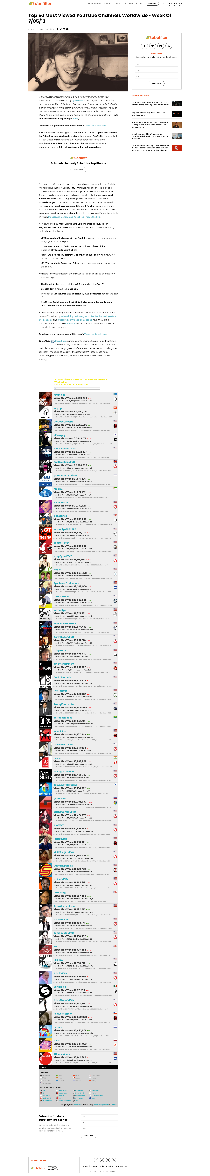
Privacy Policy (106, 1166)
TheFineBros (60, 690)
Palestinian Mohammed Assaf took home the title (74, 217)
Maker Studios (80, 1093)
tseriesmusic (46, 1098)
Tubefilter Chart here (95, 334)
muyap (57, 408)
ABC (43, 1090)
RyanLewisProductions (66, 583)
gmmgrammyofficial (65, 475)
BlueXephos (60, 515)
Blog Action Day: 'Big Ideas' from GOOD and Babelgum (149, 113)
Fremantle (79, 1090)
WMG (93, 1098)
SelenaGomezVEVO (64, 811)
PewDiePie (59, 394)
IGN (43, 1093)
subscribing (67, 316)
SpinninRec (59, 986)
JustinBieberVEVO (63, 637)
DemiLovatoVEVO (63, 933)
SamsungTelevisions (65, 785)
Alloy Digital (63, 1090)
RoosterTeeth (61, 542)
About (85, 1166)
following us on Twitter (86, 316)
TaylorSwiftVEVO (63, 744)
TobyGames (60, 650)
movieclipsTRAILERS (64, 529)
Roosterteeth (80, 1095)
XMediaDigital (47, 1101)
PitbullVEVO (60, 973)
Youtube (114, 1105)
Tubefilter (76, 1105)
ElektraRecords (62, 677)
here (75, 118)
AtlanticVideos (61, 1054)
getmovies (59, 798)
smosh (57, 569)
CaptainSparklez (63, 865)
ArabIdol (58, 489)
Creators (118, 3)
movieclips (59, 610)
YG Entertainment (65, 1101)
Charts (107, 3)
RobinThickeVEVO (63, 1000)
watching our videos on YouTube (75, 319)
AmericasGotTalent (64, 623)
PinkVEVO (59, 825)
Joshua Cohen (37, 29)
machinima (59, 731)
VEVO (61, 1098)
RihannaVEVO (61, 502)
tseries (57, 758)
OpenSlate (77, 100)
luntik (56, 1040)
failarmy (58, 959)
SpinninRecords (97, 1095)
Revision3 (62, 1095)
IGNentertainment (63, 663)
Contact (94, 1166)
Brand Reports (94, 3)
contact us (71, 323)
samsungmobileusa (64, 448)
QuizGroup (46, 1095)
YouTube (129, 3)
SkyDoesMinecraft (63, 421)
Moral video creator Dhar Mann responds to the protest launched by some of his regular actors (150, 124)
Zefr (76, 1101)
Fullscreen (95, 1090)
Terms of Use (121, 1166)
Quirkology (59, 892)
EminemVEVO (61, 919)
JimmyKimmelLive (63, 704)
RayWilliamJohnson (64, 906)
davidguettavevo (63, 771)
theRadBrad (60, 838)
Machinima (63, 1093)
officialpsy (59, 435)
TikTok (139, 3)
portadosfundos (62, 717)
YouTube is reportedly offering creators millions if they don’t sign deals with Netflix (150, 103)
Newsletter (152, 4)
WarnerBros (79, 1098)
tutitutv (57, 1027)
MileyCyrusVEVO (62, 556)
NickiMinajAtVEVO (63, 852)
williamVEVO (60, 879)
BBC (55, 946)
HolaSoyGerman (62, 1013)
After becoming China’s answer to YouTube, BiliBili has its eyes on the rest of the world (150, 136)
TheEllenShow (61, 596)
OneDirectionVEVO (64, 462)
